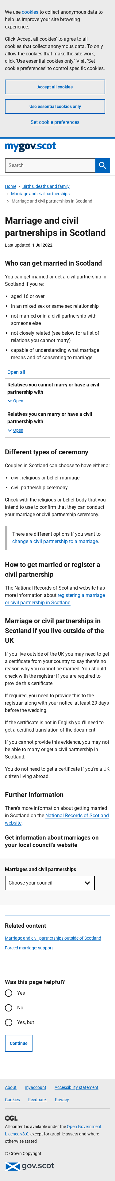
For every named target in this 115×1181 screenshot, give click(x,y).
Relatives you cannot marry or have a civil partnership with (53, 388)
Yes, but (25, 1022)
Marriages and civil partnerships (40, 869)
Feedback (37, 1099)
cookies (30, 12)
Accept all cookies (55, 86)
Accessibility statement (76, 1087)
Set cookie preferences (55, 122)
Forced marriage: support (29, 947)
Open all (16, 372)
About (11, 1087)
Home (10, 186)
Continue (19, 1043)
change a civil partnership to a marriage (55, 541)
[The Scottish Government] (29, 1166)
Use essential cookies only (55, 106)
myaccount (35, 1087)
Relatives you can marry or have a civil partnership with (49, 417)
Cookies (12, 1099)
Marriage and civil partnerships (40, 193)
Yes (21, 993)
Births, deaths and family (46, 186)
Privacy (62, 1099)
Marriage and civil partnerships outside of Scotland (53, 938)
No (20, 1008)
